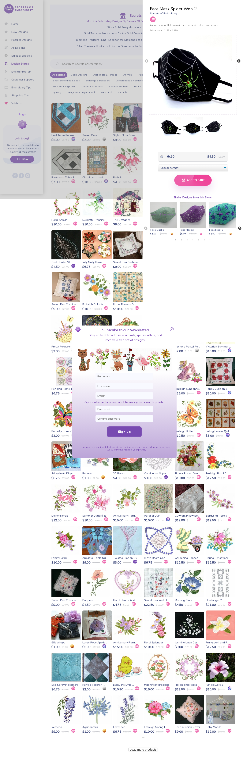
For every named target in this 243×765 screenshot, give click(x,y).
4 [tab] (193, 240)
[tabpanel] (164, 219)
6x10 (170, 156)
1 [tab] (176, 240)
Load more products (143, 749)
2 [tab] (181, 240)
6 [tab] (204, 240)
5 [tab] (198, 240)
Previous (146, 61)
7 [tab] (210, 240)
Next (239, 61)
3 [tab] (187, 240)
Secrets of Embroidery (163, 13)
